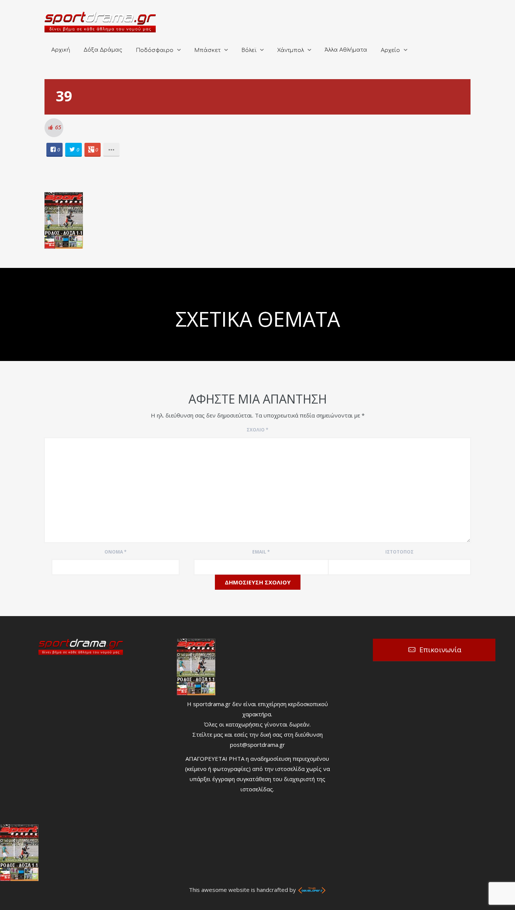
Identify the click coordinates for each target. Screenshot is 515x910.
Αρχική (60, 50)
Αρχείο (390, 50)
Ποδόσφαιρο (154, 50)
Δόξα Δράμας (103, 50)
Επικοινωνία (440, 650)
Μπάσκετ (207, 50)
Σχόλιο (257, 430)
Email (261, 552)
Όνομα (115, 552)
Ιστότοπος (399, 552)
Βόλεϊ (248, 50)
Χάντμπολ (290, 50)
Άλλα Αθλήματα (346, 50)
